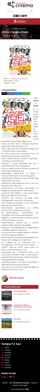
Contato (8, 367)
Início (3, 29)
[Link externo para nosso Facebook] (17, 16)
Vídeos (7, 360)
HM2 (27, 389)
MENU (21, 21)
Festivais (8, 352)
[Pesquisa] (32, 11)
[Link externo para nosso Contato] (14, 16)
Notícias (8, 365)
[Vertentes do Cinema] (20, 4)
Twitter (4, 93)
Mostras (8, 355)
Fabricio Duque (25, 36)
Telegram (18, 93)
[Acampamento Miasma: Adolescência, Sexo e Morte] (7, 309)
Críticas (8, 29)
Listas (7, 362)
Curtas (7, 357)
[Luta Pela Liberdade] (7, 295)
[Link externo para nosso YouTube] (26, 16)
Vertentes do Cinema (21, 383)
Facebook (11, 93)
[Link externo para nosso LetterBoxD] (23, 16)
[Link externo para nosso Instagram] (20, 16)
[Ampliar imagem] (20, 60)
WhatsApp (26, 93)
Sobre (7, 347)
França (16, 81)
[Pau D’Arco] (7, 323)
